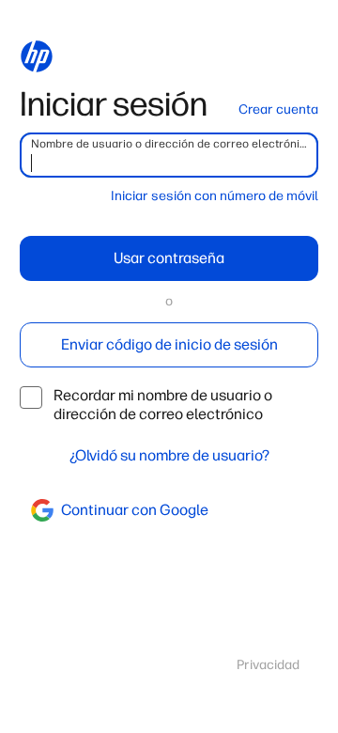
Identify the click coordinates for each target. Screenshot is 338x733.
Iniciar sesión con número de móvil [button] (214, 196)
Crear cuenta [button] (278, 109)
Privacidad (268, 665)
